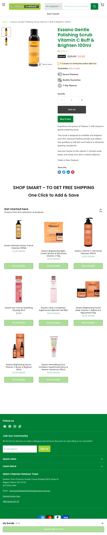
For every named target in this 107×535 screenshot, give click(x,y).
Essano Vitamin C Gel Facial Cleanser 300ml (88, 252)
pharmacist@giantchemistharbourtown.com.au (29, 490)
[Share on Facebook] (59, 172)
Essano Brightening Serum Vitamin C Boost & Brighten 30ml (19, 367)
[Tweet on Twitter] (63, 172)
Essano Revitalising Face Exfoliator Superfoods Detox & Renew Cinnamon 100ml (53, 367)
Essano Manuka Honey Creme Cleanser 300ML (18, 246)
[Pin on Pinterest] (72, 172)
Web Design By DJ (11, 501)
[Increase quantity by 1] (82, 100)
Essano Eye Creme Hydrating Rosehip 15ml (19, 309)
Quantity (61, 94)
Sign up (44, 448)
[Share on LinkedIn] (68, 172)
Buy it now (65, 119)
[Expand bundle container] (102, 523)
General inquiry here (11, 496)
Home (5, 22)
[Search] (94, 6)
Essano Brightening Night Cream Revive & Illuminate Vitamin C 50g (53, 253)
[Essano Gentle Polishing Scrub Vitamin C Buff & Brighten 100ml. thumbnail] (6, 31)
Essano (64, 51)
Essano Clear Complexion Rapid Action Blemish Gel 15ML (53, 309)
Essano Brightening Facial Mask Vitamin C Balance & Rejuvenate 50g (88, 310)
